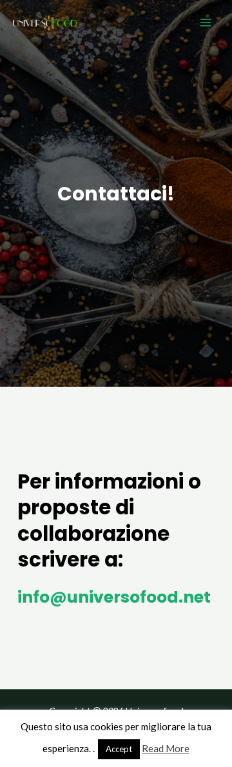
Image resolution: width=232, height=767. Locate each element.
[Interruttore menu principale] (205, 22)
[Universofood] (45, 22)
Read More (165, 748)
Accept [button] (119, 749)
